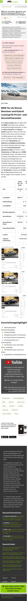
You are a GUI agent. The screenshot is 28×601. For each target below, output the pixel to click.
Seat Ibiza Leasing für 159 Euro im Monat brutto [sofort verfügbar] (12, 561)
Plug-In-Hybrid (11, 68)
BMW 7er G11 (19, 58)
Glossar (14, 578)
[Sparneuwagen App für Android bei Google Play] (12, 437)
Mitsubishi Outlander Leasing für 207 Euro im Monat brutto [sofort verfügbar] (14, 518)
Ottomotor (18, 65)
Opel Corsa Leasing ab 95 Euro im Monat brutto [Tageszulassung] (12, 565)
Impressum (4, 597)
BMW (6, 58)
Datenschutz (10, 597)
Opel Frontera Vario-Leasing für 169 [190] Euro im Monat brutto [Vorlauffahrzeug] (13, 549)
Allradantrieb (8, 55)
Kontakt (5, 581)
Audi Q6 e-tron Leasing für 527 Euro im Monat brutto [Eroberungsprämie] (14, 553)
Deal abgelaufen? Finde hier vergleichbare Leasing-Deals (14, 588)
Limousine (10, 65)
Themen (13, 581)
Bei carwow (8, 77)
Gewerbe (13, 62)
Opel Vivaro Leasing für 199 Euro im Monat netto (13, 569)
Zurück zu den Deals (6, 6)
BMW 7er (12, 58)
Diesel (7, 62)
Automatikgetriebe (18, 55)
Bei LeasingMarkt (18, 77)
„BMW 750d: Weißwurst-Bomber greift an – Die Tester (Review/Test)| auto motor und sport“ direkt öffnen (14, 389)
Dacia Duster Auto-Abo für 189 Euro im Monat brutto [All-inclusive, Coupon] (14, 537)
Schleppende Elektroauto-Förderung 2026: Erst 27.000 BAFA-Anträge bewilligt (12, 524)
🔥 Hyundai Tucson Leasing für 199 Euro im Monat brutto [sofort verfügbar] (14, 531)
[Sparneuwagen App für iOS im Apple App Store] (4, 437)
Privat (19, 68)
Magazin (5, 578)
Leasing (20, 62)
